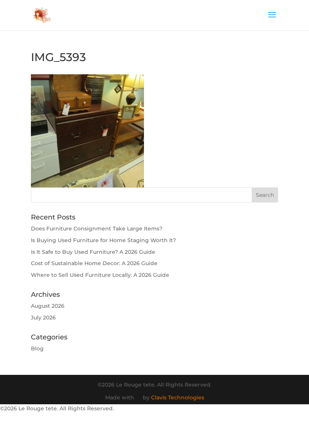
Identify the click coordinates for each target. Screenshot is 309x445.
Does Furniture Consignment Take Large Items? (96, 228)
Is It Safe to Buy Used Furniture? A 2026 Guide (93, 252)
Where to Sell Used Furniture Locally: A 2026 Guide (100, 275)
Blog (37, 348)
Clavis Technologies (177, 397)
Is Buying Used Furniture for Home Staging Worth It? (103, 240)
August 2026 (47, 305)
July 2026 (43, 317)
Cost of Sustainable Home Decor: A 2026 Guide (94, 263)
